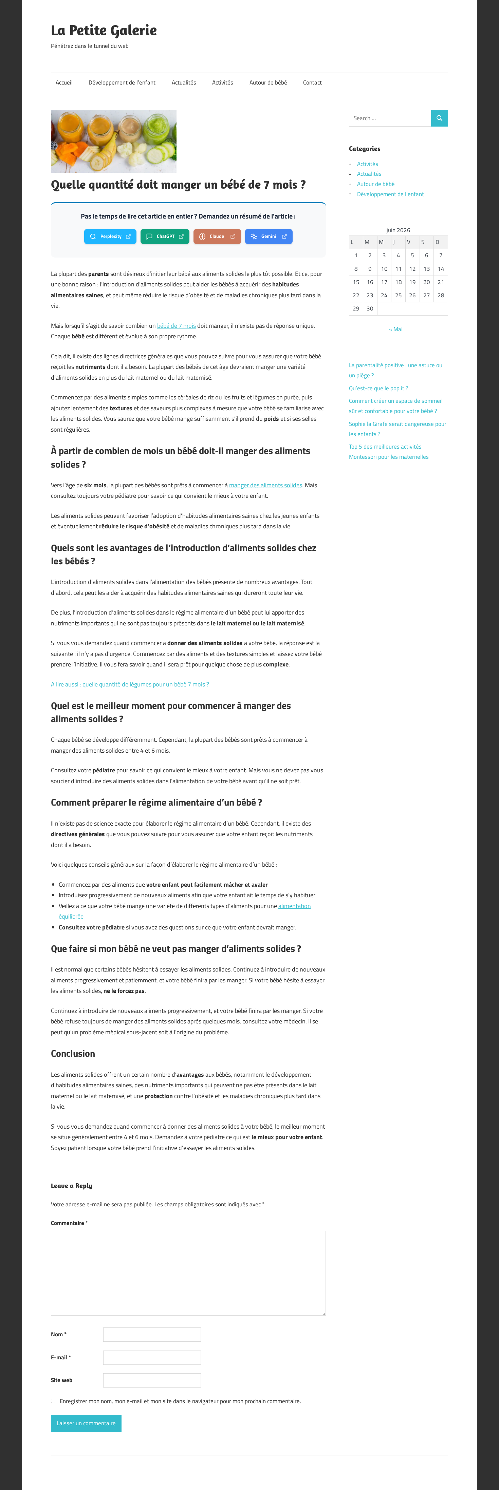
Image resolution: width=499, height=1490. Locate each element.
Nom (59, 1334)
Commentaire (69, 1223)
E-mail (61, 1357)
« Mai (396, 329)
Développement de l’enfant (122, 82)
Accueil (64, 82)
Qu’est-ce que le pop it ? (378, 388)
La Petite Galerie (104, 30)
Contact (312, 82)
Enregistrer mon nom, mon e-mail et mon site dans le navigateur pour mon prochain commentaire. (180, 1401)
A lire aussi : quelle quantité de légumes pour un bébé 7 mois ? (130, 684)
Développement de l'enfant (390, 194)
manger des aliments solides (265, 485)
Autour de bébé (268, 82)
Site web (61, 1380)
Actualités (184, 82)
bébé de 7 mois (176, 325)
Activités (222, 82)
